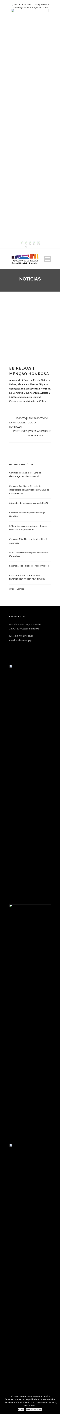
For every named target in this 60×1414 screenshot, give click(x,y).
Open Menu (47, 259)
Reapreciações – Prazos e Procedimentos (29, 565)
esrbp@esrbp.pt (42, 4)
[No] (56, 1403)
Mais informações (34, 1409)
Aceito (21, 1409)
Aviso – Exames (16, 588)
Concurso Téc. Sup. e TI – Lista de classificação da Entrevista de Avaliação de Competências (29, 490)
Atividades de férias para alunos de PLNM (28, 503)
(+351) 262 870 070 (21, 4)
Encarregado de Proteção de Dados (31, 7)
